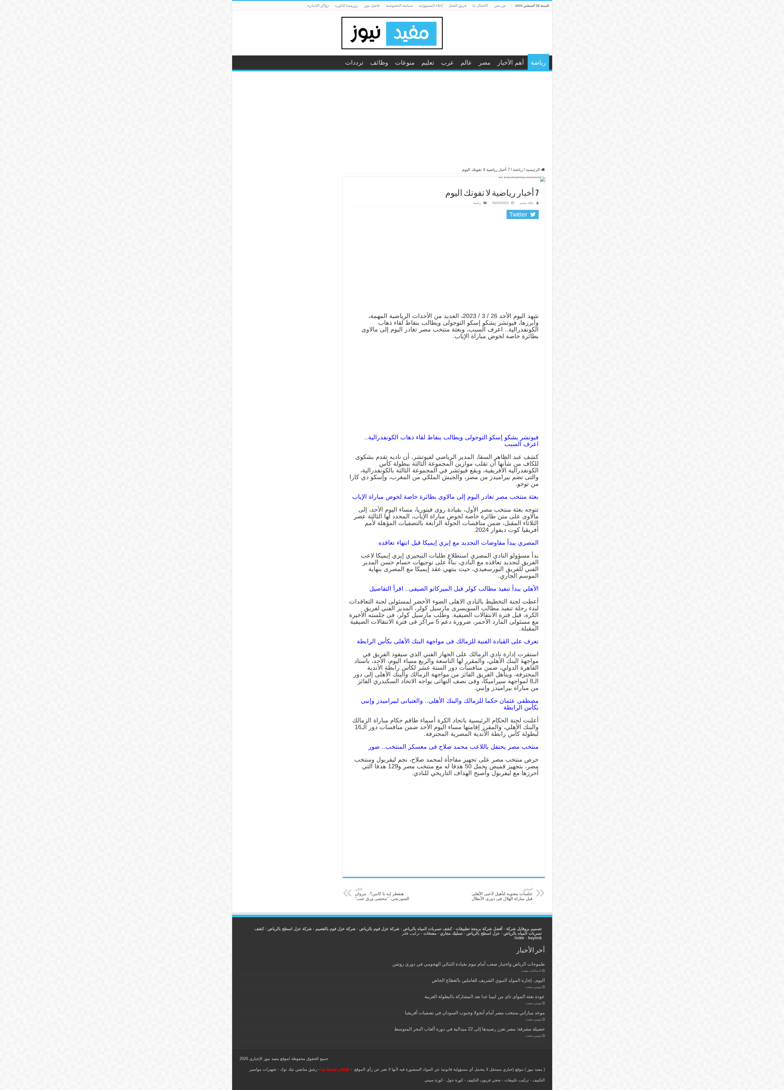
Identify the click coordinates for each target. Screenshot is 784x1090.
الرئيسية (533, 169)
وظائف (379, 62)
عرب (447, 62)
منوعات (405, 62)
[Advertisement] (392, 122)
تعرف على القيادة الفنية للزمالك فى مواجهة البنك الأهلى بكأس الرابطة (448, 641)
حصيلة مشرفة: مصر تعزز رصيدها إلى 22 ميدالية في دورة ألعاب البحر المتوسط (469, 1028)
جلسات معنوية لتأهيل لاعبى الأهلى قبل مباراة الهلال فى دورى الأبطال (502, 894)
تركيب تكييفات (516, 1080)
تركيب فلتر (411, 933)
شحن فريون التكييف (484, 1080)
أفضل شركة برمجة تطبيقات (479, 928)
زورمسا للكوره (346, 5)
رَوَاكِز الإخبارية (318, 5)
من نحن (500, 5)
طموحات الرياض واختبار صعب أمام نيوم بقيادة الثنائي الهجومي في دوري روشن (468, 964)
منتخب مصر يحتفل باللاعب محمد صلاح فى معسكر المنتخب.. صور (453, 746)
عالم (466, 62)
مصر (485, 62)
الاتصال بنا (480, 5)
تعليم (427, 62)
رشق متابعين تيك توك (298, 1069)
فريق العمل (457, 5)
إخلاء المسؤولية (431, 5)
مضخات (430, 933)
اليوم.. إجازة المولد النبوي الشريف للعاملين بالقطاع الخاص (488, 980)
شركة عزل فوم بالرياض (379, 928)
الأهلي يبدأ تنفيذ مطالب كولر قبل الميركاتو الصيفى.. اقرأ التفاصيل (454, 588)
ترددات (354, 62)
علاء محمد (526, 203)
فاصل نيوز (372, 5)
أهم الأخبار (510, 62)
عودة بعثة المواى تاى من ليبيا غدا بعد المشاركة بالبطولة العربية (484, 996)
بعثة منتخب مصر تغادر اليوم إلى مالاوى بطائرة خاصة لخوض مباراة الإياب (445, 496)
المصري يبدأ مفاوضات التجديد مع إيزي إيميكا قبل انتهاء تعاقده (459, 542)
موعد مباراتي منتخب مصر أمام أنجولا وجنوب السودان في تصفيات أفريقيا (475, 1012)
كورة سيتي (433, 1080)
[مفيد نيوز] (392, 32)
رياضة (538, 62)
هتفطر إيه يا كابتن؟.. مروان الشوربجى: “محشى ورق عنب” (382, 894)
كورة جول (454, 1080)
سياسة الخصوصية (399, 5)
